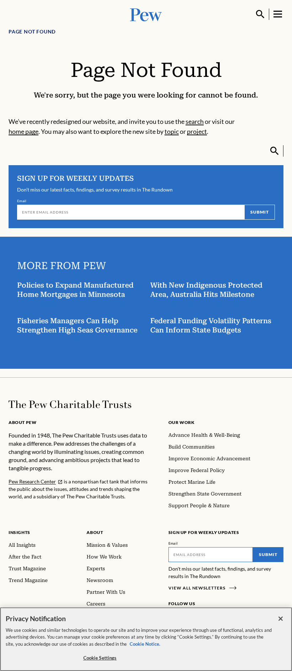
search (195, 121)
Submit (259, 212)
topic (172, 131)
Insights (19, 532)
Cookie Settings (100, 658)
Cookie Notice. (145, 644)
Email (22, 201)
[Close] (280, 619)
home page (23, 131)
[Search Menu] (260, 14)
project (197, 131)
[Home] (70, 404)
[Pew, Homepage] (146, 14)
